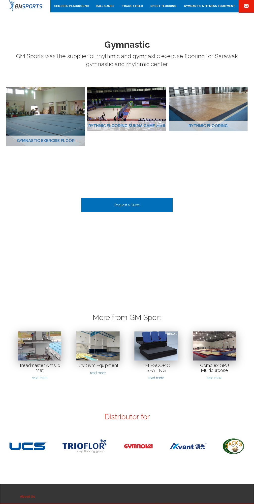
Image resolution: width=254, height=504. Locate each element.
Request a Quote (127, 205)
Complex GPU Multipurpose (214, 368)
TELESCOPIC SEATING (156, 368)
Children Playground (71, 6)
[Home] (27, 6)
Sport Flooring (163, 6)
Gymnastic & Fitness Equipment (209, 6)
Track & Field (132, 6)
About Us (26, 494)
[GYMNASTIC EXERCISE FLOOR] (45, 116)
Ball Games (105, 6)
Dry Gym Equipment (97, 365)
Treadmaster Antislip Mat (39, 368)
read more (39, 378)
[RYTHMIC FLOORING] (208, 109)
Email (246, 6)
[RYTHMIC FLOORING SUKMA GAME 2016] (126, 109)
